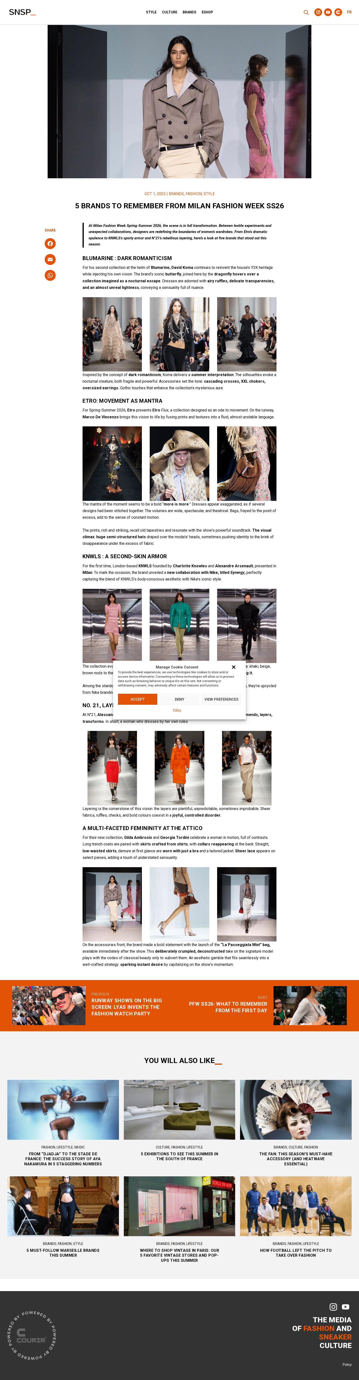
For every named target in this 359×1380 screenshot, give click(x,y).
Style (151, 12)
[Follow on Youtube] (328, 12)
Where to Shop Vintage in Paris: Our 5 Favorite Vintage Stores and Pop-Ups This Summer (179, 1255)
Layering (90, 808)
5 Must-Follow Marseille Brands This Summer (63, 1253)
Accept (138, 699)
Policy (177, 710)
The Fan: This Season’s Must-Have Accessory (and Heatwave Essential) (296, 1159)
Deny (179, 699)
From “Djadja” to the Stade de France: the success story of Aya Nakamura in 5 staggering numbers (63, 1159)
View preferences (221, 699)
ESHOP (207, 12)
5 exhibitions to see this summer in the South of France (179, 1156)
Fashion (194, 193)
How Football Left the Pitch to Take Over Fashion (296, 1253)
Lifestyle (65, 1147)
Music (79, 1147)
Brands (189, 12)
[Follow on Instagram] (318, 12)
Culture (169, 12)
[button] (233, 667)
